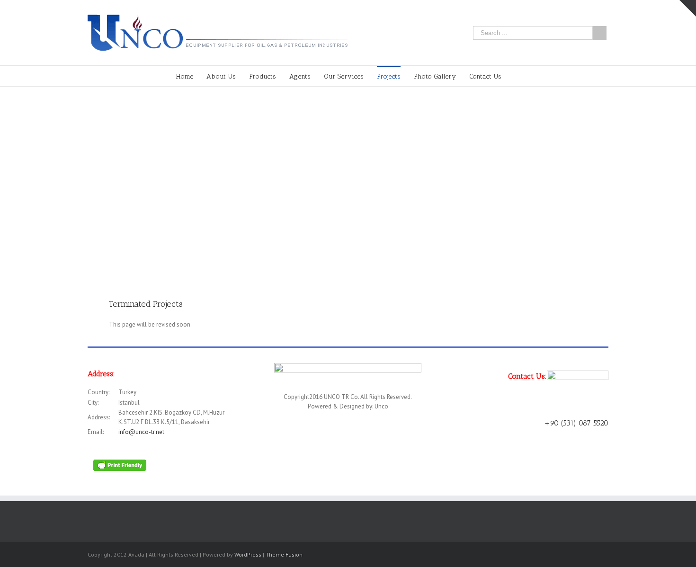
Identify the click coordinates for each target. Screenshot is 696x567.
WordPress (247, 554)
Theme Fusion (284, 554)
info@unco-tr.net (141, 432)
